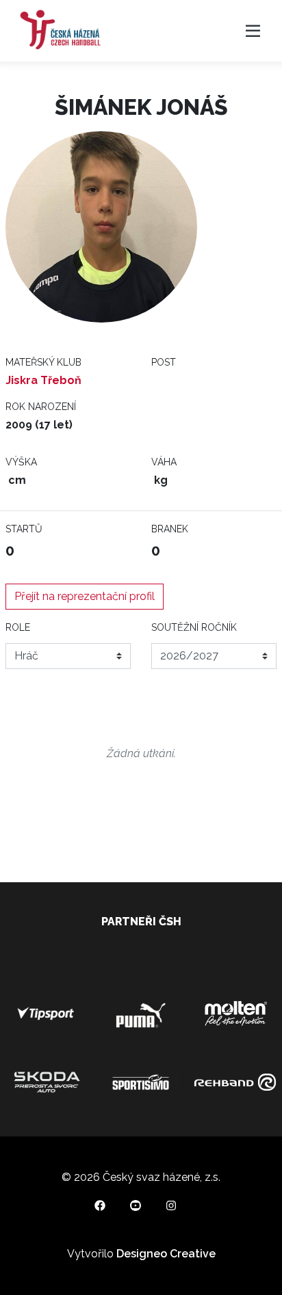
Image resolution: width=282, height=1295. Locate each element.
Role (17, 627)
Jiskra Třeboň (43, 380)
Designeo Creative (166, 1253)
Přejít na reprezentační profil (84, 596)
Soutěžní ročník (194, 627)
